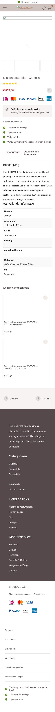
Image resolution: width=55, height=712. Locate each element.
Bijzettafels (14, 474)
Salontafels (14, 469)
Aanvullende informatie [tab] (31, 153)
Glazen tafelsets (17, 489)
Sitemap (13, 527)
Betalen (12, 549)
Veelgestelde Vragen (19, 565)
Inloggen (13, 522)
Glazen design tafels (14, 667)
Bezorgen (13, 555)
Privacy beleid (16, 512)
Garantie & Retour (18, 560)
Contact (13, 570)
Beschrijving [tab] (12, 152)
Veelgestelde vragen (14, 677)
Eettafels (18, 121)
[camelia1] (27, 18)
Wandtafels (14, 484)
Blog (11, 517)
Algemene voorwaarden (21, 506)
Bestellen (13, 544)
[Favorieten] (44, 8)
